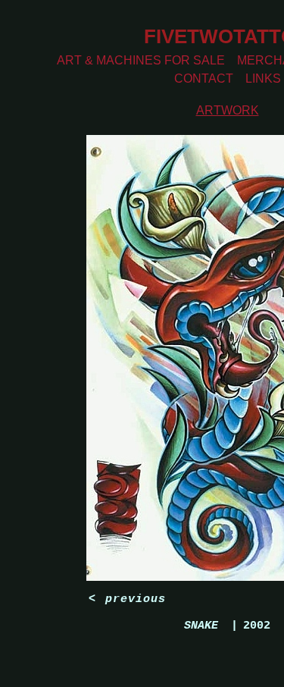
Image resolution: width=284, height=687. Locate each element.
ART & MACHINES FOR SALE (141, 60)
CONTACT (203, 78)
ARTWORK (227, 110)
